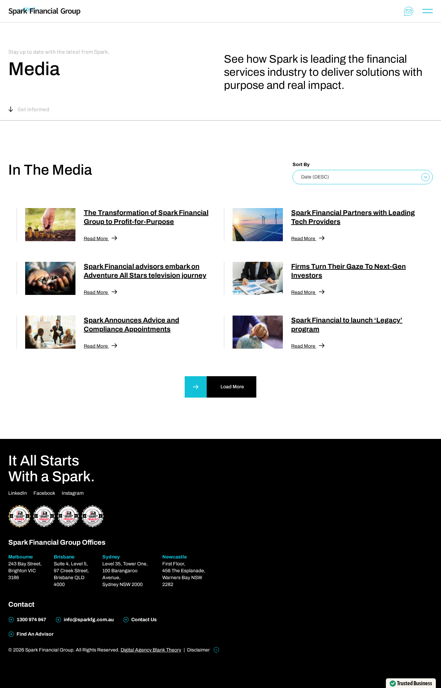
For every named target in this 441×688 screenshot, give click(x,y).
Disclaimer (199, 650)
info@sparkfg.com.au (88, 619)
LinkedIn (17, 493)
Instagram (73, 493)
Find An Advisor (34, 634)
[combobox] (363, 177)
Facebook (44, 493)
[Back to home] (44, 10)
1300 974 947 (31, 619)
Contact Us (143, 619)
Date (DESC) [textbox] (315, 176)
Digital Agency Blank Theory (151, 650)
